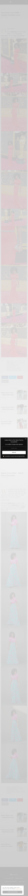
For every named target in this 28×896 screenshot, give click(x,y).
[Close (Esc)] (25, 439)
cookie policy (18, 888)
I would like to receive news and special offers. (15, 456)
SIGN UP (14, 452)
